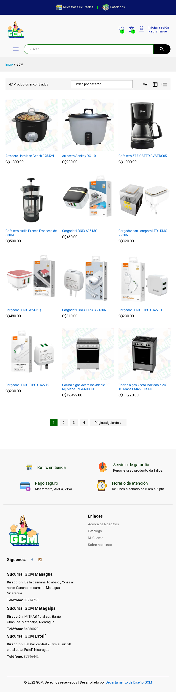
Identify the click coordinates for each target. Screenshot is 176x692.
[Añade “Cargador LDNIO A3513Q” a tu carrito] (82, 223)
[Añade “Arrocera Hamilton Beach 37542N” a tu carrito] (25, 148)
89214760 (31, 600)
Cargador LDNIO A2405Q (23, 310)
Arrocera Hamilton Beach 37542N (30, 156)
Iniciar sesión (158, 27)
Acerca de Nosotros (103, 524)
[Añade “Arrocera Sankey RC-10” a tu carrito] (82, 148)
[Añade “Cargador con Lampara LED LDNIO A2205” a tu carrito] (139, 223)
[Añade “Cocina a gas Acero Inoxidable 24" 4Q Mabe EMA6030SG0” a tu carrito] (139, 377)
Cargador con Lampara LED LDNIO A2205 (142, 233)
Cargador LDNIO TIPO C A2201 (140, 310)
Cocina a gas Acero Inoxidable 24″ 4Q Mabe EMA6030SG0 (142, 387)
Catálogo (95, 531)
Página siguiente (107, 423)
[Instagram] (40, 560)
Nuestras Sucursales (78, 7)
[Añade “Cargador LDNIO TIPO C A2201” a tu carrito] (139, 302)
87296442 (31, 657)
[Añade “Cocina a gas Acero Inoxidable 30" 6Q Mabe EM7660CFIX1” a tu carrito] (82, 377)
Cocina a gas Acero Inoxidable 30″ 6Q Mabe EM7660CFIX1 (86, 387)
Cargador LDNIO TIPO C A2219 (27, 385)
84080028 (31, 629)
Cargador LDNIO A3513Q (79, 231)
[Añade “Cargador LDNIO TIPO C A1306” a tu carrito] (82, 302)
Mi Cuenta (95, 538)
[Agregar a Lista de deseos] (36, 148)
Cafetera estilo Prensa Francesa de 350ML (31, 233)
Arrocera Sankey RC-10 (79, 156)
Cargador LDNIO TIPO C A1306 (84, 310)
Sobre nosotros (100, 545)
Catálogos (117, 7)
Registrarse (157, 31)
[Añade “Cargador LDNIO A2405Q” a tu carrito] (25, 302)
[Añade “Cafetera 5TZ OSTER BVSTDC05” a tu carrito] (139, 148)
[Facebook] (32, 560)
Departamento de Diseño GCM (129, 682)
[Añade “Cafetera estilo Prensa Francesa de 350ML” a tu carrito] (25, 223)
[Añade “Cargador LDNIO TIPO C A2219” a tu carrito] (25, 377)
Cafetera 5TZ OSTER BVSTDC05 (142, 156)
